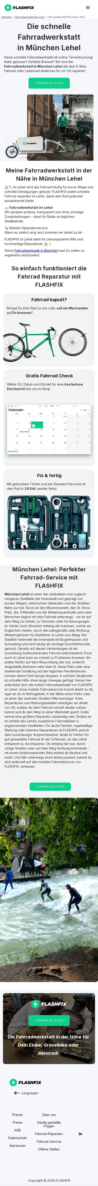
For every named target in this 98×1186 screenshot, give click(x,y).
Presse (17, 1115)
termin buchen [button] (49, 1020)
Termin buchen (50, 786)
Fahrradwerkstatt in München (36, 250)
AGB (17, 1130)
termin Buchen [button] (49, 83)
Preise (17, 1122)
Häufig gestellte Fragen (49, 1124)
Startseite (6, 17)
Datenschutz (17, 1138)
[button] (88, 7)
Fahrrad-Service (49, 1141)
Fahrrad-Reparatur (49, 1134)
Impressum (18, 1145)
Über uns (49, 1115)
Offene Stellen (49, 1149)
